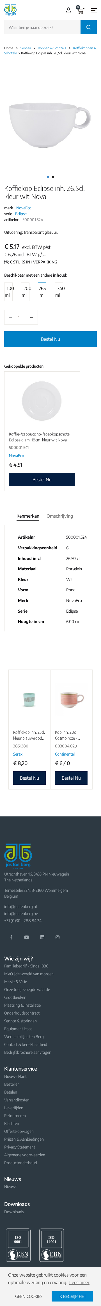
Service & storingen (20, 1020)
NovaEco (23, 207)
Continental (65, 754)
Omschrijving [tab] (60, 516)
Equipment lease (18, 1028)
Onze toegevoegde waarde (27, 989)
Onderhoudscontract (22, 1013)
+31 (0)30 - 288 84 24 (23, 920)
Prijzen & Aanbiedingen (24, 1139)
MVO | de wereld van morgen (29, 973)
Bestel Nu (50, 339)
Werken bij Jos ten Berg (24, 1036)
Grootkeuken (15, 997)
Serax (17, 754)
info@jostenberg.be (21, 913)
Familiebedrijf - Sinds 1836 (26, 966)
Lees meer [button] (79, 1282)
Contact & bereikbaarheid (25, 1044)
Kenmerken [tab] (28, 516)
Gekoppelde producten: (24, 366)
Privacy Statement (19, 1147)
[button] (67, 10)
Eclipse (21, 213)
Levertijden (13, 1107)
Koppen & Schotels (52, 48)
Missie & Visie (15, 981)
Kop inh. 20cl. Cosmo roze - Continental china (69, 738)
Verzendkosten (16, 1099)
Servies (25, 48)
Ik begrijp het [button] (72, 1296)
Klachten (11, 1123)
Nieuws (10, 1186)
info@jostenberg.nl (20, 906)
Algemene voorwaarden (24, 1154)
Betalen (10, 1092)
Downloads (14, 1211)
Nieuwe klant (15, 1076)
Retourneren (15, 1115)
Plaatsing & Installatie (22, 1005)
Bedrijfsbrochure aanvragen (27, 1052)
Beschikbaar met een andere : (35, 275)
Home (8, 48)
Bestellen (12, 1084)
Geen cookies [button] (29, 1296)
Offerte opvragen (19, 1131)
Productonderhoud (20, 1162)
